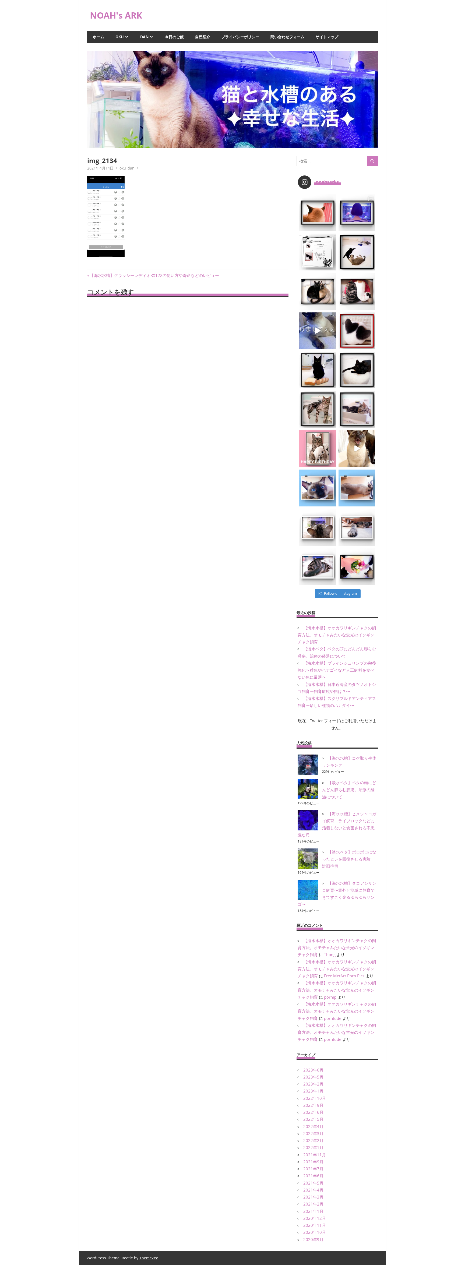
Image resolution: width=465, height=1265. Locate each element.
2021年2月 (313, 1204)
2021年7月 (313, 1168)
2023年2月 (313, 1084)
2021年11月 (314, 1154)
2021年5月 (313, 1183)
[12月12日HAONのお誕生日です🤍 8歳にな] (317, 448)
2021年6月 (313, 1175)
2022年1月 (313, 1147)
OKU (119, 36)
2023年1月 (313, 1091)
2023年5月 (313, 1077)
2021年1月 (313, 1211)
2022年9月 (313, 1105)
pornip (330, 997)
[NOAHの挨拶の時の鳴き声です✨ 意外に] (357, 448)
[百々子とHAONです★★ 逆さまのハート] (357, 291)
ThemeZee (148, 1257)
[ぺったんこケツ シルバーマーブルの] (317, 566)
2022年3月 (313, 1133)
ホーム (98, 36)
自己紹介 (202, 36)
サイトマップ (327, 36)
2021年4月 (313, 1190)
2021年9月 (313, 1161)
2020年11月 (314, 1225)
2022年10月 (314, 1098)
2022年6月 (313, 1112)
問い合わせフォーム (287, 36)
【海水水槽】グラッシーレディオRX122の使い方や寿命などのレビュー (154, 275)
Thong (330, 954)
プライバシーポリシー (240, 36)
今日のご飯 (174, 36)
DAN (144, 36)
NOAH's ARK (116, 15)
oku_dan (127, 168)
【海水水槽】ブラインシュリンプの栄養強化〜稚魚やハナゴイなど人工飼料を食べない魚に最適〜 (337, 670)
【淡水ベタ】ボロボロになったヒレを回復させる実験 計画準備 (349, 859)
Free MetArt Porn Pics (344, 975)
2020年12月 (314, 1218)
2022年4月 (313, 1126)
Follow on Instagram (340, 593)
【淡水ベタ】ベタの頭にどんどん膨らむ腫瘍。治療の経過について (349, 789)
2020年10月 (314, 1232)
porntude (332, 1018)
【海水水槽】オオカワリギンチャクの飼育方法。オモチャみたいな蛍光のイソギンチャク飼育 (337, 635)
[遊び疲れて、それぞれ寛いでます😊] (357, 252)
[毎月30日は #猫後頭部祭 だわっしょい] (317, 212)
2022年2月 (313, 1140)
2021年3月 (313, 1197)
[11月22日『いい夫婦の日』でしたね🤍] (357, 566)
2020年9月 (313, 1239)
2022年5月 (313, 1119)
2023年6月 (313, 1070)
